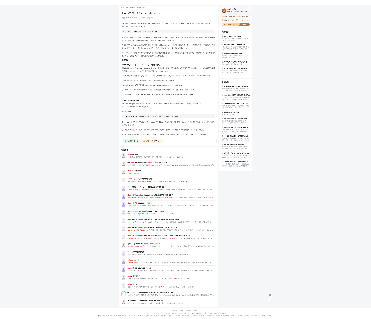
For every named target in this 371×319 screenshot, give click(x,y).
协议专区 (174, 313)
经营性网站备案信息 (149, 316)
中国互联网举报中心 (197, 316)
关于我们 (146, 313)
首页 (122, 7)
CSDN (181, 311)
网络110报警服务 (186, 316)
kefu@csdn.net (198, 313)
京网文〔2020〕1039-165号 (135, 316)
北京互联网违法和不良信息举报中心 (165, 316)
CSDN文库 (188, 311)
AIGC (143, 18)
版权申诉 (233, 316)
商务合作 (160, 313)
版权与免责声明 (225, 316)
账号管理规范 (216, 316)
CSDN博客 (196, 311)
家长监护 (178, 316)
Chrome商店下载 (207, 316)
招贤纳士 (153, 313)
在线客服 (209, 313)
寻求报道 (167, 313)
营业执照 (247, 316)
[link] (122, 7)
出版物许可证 (239, 316)
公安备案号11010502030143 (107, 316)
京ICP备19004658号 (121, 316)
